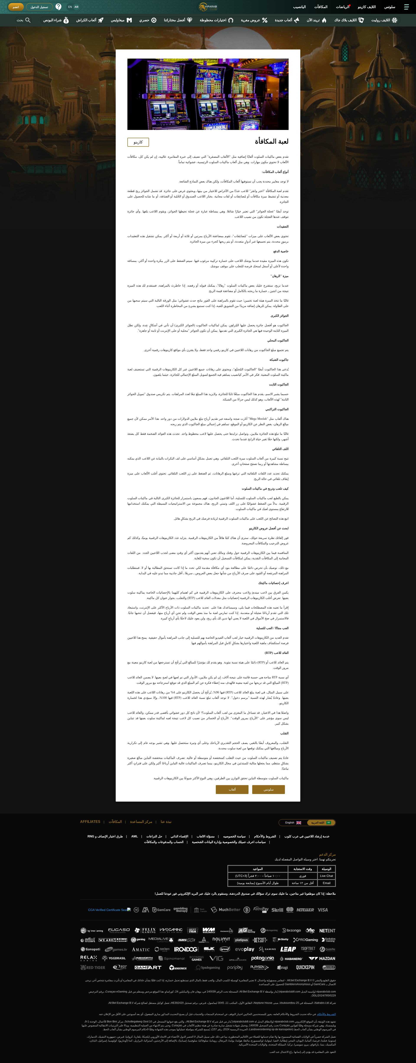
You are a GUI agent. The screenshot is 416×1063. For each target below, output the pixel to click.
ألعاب (232, 789)
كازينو (138, 142)
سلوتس (269, 789)
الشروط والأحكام (326, 1014)
